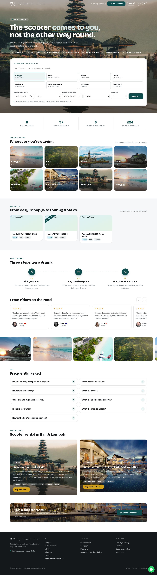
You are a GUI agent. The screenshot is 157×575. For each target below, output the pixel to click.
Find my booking (98, 4)
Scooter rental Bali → (54, 558)
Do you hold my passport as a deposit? (43, 382)
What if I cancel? (112, 391)
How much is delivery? (43, 391)
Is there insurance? (43, 409)
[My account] (139, 4)
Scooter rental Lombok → (91, 552)
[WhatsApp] (151, 569)
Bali (47, 539)
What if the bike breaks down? (112, 400)
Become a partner (123, 549)
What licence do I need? (112, 382)
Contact (119, 546)
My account (120, 552)
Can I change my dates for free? (43, 400)
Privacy (127, 568)
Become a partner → (130, 512)
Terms (134, 568)
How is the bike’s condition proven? (43, 418)
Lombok (84, 539)
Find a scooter (116, 4)
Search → (136, 96)
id (144, 4)
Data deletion (142, 568)
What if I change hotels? (112, 409)
